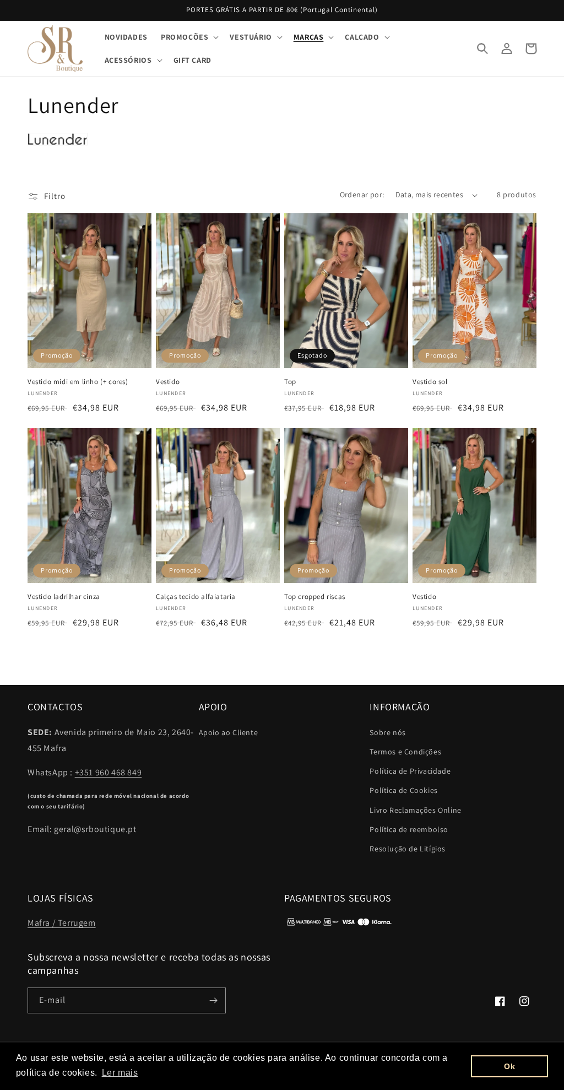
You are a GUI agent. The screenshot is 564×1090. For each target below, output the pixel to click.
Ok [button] (509, 1066)
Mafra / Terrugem (62, 923)
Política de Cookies (403, 790)
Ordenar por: (362, 194)
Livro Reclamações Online (415, 810)
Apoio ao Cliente (228, 732)
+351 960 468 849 (108, 772)
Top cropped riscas (314, 596)
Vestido (168, 381)
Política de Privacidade (410, 771)
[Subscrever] (213, 1000)
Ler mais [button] (120, 1072)
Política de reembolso (409, 829)
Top (290, 381)
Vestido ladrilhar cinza (64, 596)
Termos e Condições (405, 752)
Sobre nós (387, 732)
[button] (188, 36)
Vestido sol (430, 381)
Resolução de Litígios (408, 849)
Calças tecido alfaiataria (196, 596)
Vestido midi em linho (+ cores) (78, 381)
